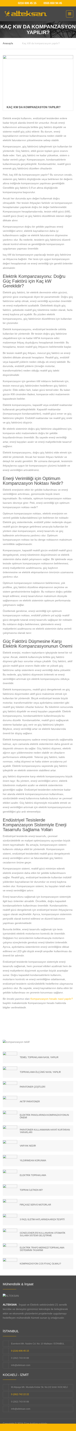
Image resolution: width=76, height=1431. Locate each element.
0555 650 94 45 (53, 3)
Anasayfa (8, 43)
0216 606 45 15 (27, 3)
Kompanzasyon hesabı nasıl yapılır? (51, 998)
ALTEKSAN (10, 1304)
